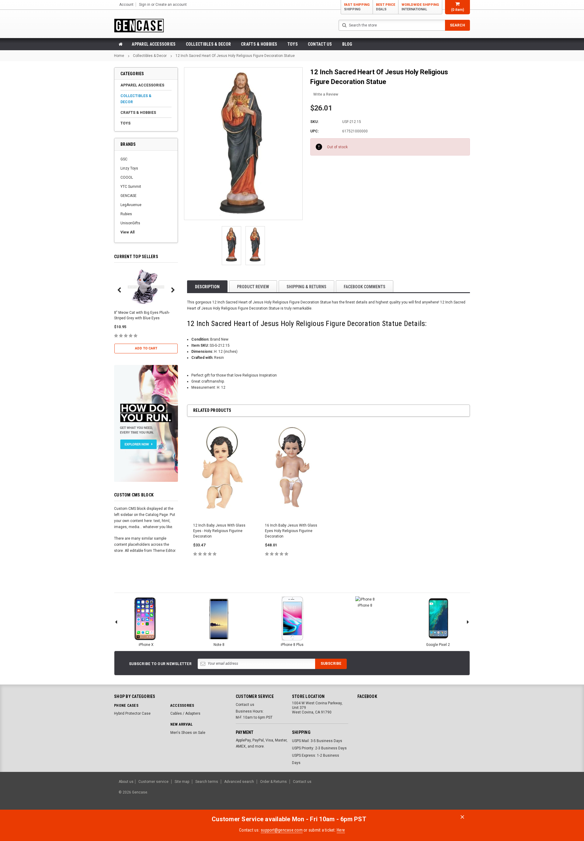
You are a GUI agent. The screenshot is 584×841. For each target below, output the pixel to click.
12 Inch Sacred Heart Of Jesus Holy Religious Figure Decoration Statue (235, 56)
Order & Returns (273, 782)
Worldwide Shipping (420, 7)
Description (207, 286)
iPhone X (146, 645)
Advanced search (239, 782)
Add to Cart (146, 348)
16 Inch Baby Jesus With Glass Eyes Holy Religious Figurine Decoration (291, 530)
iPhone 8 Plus (292, 645)
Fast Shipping (357, 7)
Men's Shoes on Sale (187, 733)
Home (119, 56)
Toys (292, 44)
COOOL (126, 177)
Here (341, 830)
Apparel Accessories (154, 44)
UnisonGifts (130, 223)
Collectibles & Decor (208, 44)
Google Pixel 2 (438, 645)
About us (126, 782)
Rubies (126, 214)
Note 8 (219, 645)
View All (127, 232)
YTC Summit (130, 186)
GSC (123, 159)
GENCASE (128, 196)
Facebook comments (364, 286)
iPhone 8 (365, 605)
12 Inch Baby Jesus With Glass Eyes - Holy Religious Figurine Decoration (219, 530)
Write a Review (325, 94)
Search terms (206, 782)
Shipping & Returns (306, 286)
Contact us (320, 44)
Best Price (385, 7)
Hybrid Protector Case (132, 713)
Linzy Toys (129, 168)
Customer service (153, 782)
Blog (347, 44)
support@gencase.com (282, 830)
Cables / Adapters (185, 713)
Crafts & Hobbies (259, 44)
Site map (182, 782)
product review (253, 286)
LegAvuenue (130, 205)
